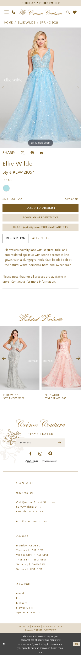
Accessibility (52, 626)
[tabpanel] (40, 88)
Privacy (23, 626)
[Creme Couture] (40, 12)
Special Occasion (28, 612)
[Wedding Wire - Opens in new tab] (49, 461)
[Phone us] (13, 12)
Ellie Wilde (26, 22)
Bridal (20, 593)
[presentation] (19, 358)
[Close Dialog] (4, 644)
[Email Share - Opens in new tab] (41, 153)
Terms (36, 626)
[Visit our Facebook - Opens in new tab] (30, 453)
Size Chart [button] (71, 199)
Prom (19, 598)
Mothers (21, 603)
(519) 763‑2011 (26, 492)
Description (15, 238)
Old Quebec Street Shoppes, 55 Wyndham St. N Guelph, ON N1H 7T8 (36, 507)
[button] (6, 12)
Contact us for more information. (33, 281)
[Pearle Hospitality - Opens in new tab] (31, 461)
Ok (77, 644)
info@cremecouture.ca (31, 521)
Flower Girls (24, 607)
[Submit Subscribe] (60, 443)
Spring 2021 (49, 22)
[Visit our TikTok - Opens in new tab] (50, 453)
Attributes (40, 238)
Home (8, 22)
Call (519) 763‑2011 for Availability (40, 227)
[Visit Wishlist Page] (74, 12)
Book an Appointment (40, 217)
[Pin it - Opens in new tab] (32, 153)
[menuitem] (6, 12)
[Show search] (68, 12)
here (40, 652)
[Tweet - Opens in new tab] (23, 152)
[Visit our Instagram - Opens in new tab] (40, 453)
